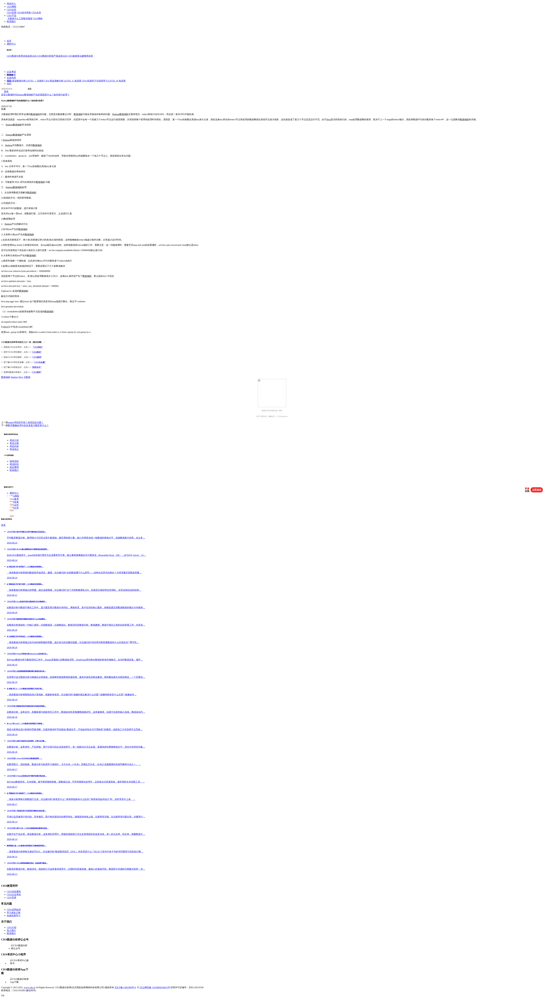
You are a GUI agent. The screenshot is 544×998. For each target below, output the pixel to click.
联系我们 (11, 21)
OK (3, 995)
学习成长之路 (13, 912)
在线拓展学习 (13, 915)
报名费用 (14, 467)
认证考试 (11, 72)
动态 (9, 84)
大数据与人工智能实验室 (20, 18)
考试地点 (14, 449)
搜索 (29, 89)
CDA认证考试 (14, 894)
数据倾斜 (35, 114)
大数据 (27, 377)
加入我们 (11, 930)
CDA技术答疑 (24, 12)
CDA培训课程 (14, 891)
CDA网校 (11, 6)
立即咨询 (536, 490)
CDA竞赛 (11, 12)
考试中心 (11, 3)
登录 (6, 91)
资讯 (9, 81)
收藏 (3, 109)
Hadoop (115, 114)
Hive (328, 119)
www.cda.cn (29, 987)
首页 (9, 41)
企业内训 (11, 78)
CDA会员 (36, 12)
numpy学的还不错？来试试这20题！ (26, 422)
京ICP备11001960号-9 (125, 987)
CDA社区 (11, 9)
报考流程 (14, 461)
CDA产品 (11, 15)
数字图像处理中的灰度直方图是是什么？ (28, 425)
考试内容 (14, 446)
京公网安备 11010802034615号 (154, 987)
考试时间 (14, 464)
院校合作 (11, 75)
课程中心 (11, 44)
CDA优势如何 (14, 909)
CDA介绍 (11, 927)
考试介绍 (14, 440)
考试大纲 (14, 443)
